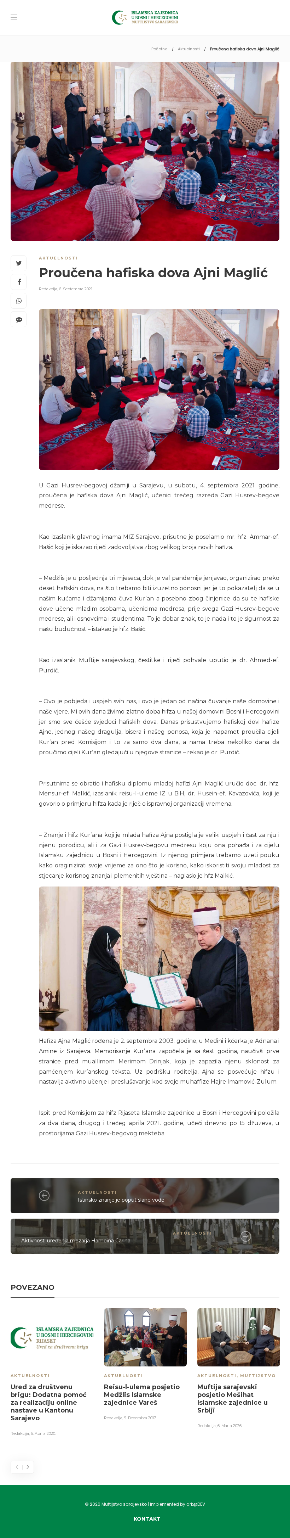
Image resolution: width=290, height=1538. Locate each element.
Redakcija (48, 288)
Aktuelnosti (189, 49)
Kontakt (147, 1519)
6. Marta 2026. (230, 1425)
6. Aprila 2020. (43, 1433)
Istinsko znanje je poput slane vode (121, 1200)
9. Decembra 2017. (140, 1417)
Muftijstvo (258, 1375)
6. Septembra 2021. (76, 288)
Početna (159, 49)
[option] (52, 1373)
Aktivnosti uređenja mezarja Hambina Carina (75, 1240)
